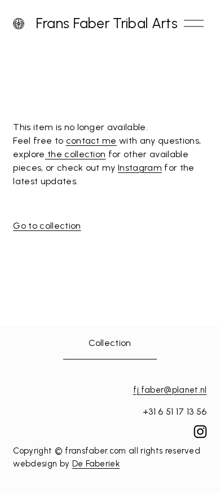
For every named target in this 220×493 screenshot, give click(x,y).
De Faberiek (96, 464)
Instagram (140, 167)
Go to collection (47, 225)
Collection (110, 342)
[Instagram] (200, 431)
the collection (75, 154)
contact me (91, 140)
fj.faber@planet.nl (170, 390)
